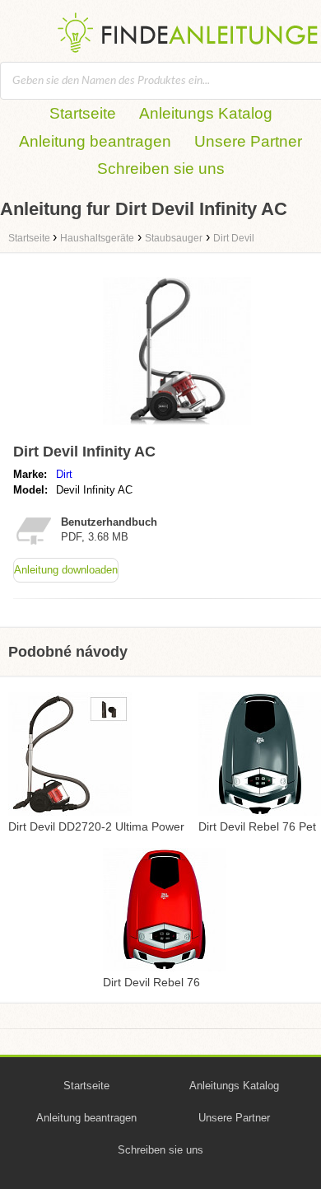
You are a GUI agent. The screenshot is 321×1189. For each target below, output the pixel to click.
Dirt (64, 474)
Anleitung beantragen (95, 141)
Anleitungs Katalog (205, 113)
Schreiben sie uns (161, 168)
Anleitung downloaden (66, 570)
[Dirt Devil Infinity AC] (177, 429)
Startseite (82, 113)
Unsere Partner (248, 141)
